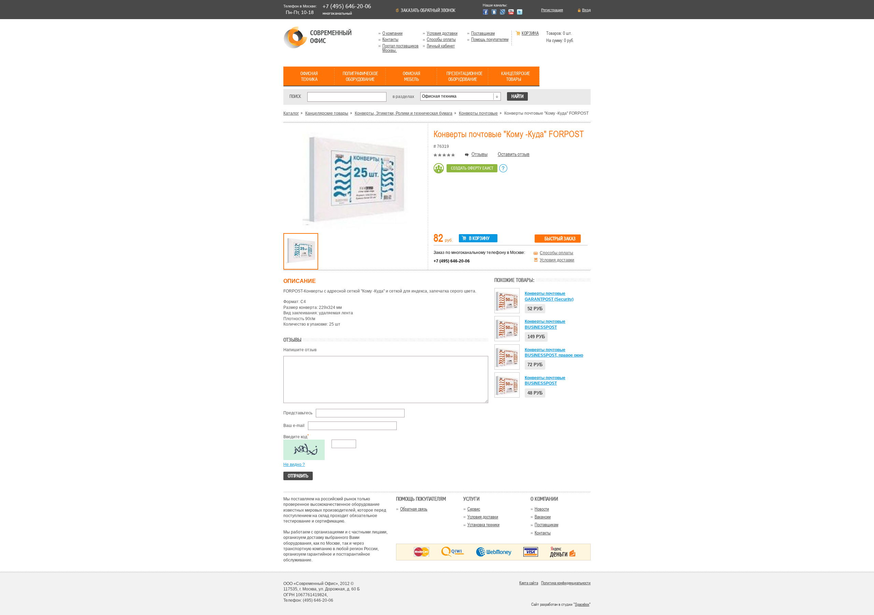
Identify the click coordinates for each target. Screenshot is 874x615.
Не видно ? (294, 464)
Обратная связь (413, 509)
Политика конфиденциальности (566, 583)
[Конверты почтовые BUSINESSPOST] (507, 328)
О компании (392, 33)
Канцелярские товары (326, 113)
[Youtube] (511, 12)
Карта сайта (528, 583)
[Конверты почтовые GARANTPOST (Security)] (507, 300)
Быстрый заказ (560, 239)
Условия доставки (442, 33)
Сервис (473, 509)
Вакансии (543, 516)
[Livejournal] (502, 12)
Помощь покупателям (489, 39)
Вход (586, 10)
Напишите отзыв (299, 350)
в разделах (403, 96)
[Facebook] (485, 12)
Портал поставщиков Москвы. (400, 48)
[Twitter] (519, 12)
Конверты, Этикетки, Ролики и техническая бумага (403, 113)
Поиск (295, 96)
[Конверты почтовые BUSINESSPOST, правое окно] (507, 357)
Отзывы (479, 154)
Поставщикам (483, 33)
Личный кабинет (441, 45)
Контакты (390, 39)
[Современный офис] (317, 37)
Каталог (291, 113)
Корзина (530, 33)
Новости (542, 509)
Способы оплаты (441, 39)
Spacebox (582, 604)
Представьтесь (297, 413)
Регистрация (552, 10)
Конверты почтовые (478, 113)
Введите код (295, 436)
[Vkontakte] (494, 12)
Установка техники (483, 524)
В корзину (479, 238)
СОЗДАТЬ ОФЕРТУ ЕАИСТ (472, 168)
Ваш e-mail (294, 425)
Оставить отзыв (514, 154)
